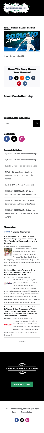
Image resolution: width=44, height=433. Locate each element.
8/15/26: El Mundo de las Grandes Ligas (21, 160)
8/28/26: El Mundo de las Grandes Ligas (21, 154)
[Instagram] (22, 139)
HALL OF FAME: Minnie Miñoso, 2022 (19, 185)
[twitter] (22, 420)
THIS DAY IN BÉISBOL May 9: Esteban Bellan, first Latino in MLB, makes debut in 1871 (21, 213)
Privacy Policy (26, 412)
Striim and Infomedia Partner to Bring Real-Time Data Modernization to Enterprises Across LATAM (19, 272)
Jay (7, 56)
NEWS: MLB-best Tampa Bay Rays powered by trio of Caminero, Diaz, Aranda (19, 175)
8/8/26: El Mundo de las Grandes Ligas (21, 166)
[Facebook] (7, 139)
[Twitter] (14, 139)
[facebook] (17, 420)
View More (22, 341)
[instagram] (27, 420)
